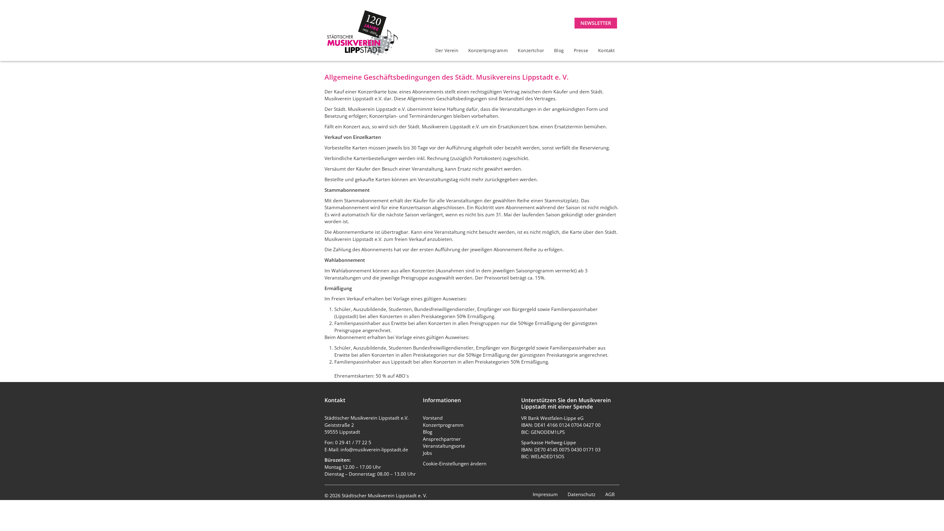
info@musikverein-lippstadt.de (374, 449)
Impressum (545, 494)
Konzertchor (531, 50)
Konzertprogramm (488, 50)
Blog (559, 50)
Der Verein (446, 50)
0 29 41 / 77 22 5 (353, 442)
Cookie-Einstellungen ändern (455, 463)
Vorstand (433, 418)
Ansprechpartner (442, 439)
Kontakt (606, 50)
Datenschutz (581, 494)
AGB (610, 494)
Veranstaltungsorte (444, 446)
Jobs (427, 453)
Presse (581, 50)
